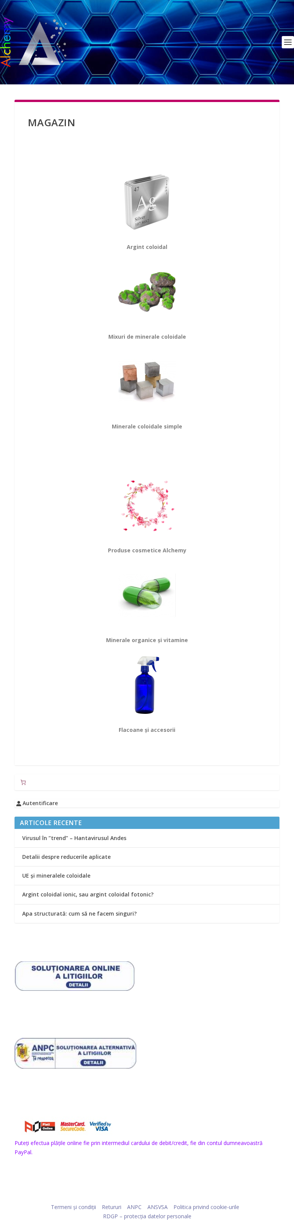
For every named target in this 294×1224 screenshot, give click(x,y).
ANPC (134, 1207)
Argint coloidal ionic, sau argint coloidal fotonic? (88, 894)
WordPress (200, 1195)
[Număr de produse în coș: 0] (23, 782)
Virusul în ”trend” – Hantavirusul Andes (74, 838)
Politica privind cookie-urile (206, 1207)
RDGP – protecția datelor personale (147, 1216)
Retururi (111, 1207)
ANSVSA (157, 1207)
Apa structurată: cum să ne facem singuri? (79, 913)
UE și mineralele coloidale (56, 875)
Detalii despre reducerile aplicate (66, 856)
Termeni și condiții (73, 1207)
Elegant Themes (132, 1195)
